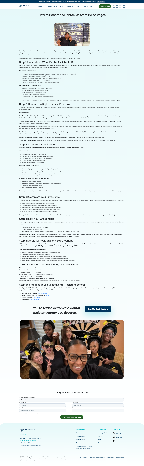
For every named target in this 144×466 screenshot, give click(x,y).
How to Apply (80, 436)
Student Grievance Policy (97, 458)
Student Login (88, 6)
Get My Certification (98, 309)
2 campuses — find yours (28, 440)
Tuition (62, 6)
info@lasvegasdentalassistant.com (30, 445)
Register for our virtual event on (67, 1)
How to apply (35, 299)
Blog (99, 439)
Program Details (52, 6)
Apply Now (104, 6)
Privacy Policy (46, 413)
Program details (42, 293)
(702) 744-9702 (120, 5)
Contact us (37, 297)
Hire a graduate (103, 433)
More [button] (79, 6)
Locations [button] (70, 6)
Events (100, 436)
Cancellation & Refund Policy (115, 458)
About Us (41, 6)
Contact (100, 443)
